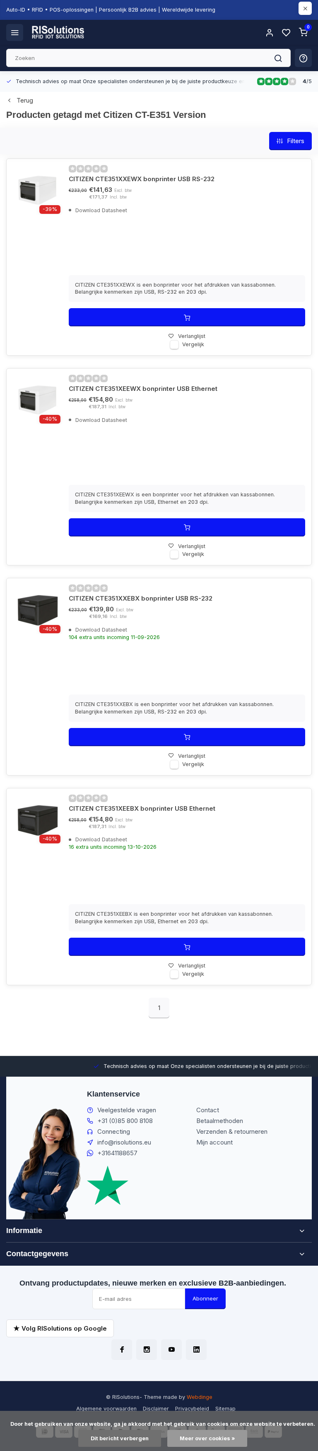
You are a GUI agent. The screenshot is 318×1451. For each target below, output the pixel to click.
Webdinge (199, 1397)
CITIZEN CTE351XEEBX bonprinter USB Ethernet (142, 808)
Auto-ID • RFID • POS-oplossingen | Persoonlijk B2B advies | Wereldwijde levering (110, 10)
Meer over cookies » (207, 1438)
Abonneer (205, 1298)
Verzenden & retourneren (231, 1131)
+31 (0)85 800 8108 (125, 1121)
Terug (25, 100)
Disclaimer (156, 1409)
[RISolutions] (58, 32)
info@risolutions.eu (124, 1142)
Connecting (113, 1131)
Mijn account (214, 1142)
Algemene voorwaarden (106, 1409)
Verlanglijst (191, 336)
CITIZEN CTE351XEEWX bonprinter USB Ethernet (143, 389)
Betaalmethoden (219, 1121)
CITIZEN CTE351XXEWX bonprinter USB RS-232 (141, 179)
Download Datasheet (100, 210)
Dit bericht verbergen (120, 1438)
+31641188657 (117, 1153)
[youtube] (171, 1349)
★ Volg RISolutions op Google (60, 1328)
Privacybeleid (192, 1409)
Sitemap (225, 1409)
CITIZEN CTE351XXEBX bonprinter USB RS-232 (140, 598)
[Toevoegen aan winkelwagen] (187, 317)
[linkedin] (196, 1349)
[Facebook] (121, 1349)
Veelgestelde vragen (126, 1110)
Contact (207, 1110)
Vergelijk (193, 344)
